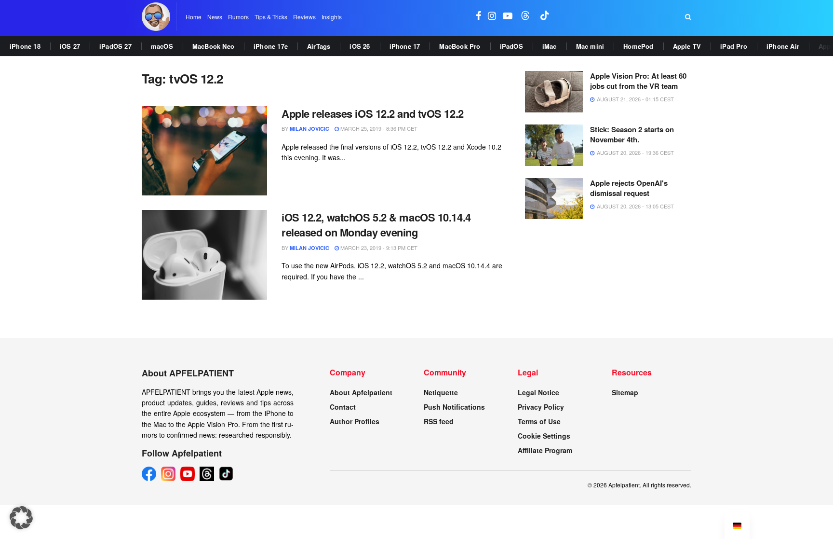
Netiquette (441, 392)
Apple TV (687, 46)
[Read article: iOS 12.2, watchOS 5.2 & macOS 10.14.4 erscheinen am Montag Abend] (204, 255)
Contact (343, 407)
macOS (162, 46)
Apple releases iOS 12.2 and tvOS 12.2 (373, 113)
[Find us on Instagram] (492, 16)
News (214, 17)
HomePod (638, 46)
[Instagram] (168, 474)
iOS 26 (359, 46)
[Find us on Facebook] (478, 16)
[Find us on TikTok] (544, 16)
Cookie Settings (544, 436)
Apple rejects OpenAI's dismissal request (629, 188)
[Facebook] (149, 474)
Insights (332, 17)
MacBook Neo (213, 46)
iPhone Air (782, 46)
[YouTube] (187, 474)
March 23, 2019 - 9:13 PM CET (378, 247)
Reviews (304, 17)
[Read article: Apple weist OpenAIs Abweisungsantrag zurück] (554, 199)
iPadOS (511, 46)
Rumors (238, 17)
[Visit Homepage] (156, 16)
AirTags (318, 46)
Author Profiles (354, 421)
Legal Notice (538, 392)
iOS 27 (70, 46)
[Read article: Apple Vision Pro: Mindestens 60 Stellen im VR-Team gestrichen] (554, 91)
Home (194, 17)
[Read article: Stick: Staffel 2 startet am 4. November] (554, 145)
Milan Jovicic (309, 128)
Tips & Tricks (271, 17)
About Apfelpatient (361, 392)
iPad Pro (733, 46)
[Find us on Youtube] (507, 16)
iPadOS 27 (115, 46)
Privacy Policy (541, 407)
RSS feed (439, 421)
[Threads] (207, 474)
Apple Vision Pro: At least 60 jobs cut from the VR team (638, 80)
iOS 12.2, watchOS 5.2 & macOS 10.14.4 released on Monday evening (376, 224)
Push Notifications (454, 407)
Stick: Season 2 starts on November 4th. (632, 134)
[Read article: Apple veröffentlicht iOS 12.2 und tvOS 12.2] (204, 151)
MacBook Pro (459, 46)
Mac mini (590, 46)
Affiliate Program (545, 450)
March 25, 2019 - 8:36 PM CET (378, 128)
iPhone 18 (25, 46)
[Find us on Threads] (525, 16)
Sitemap (625, 392)
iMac (549, 46)
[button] (21, 518)
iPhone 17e (271, 46)
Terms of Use (539, 421)
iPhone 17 (405, 46)
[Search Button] (688, 17)
